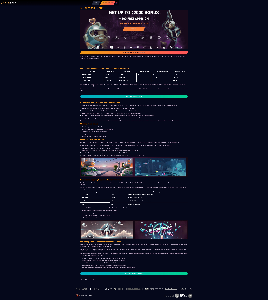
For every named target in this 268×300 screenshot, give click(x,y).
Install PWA (22, 3)
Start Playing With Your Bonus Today (134, 273)
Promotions (30, 3)
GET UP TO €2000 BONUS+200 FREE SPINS (134, 52)
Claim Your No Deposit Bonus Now (134, 96)
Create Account (108, 3)
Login (96, 3)
